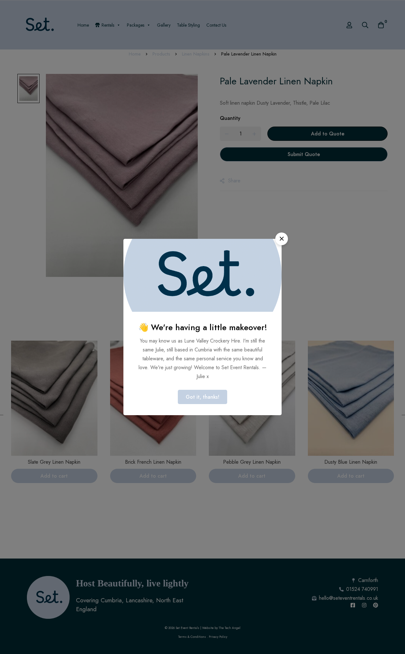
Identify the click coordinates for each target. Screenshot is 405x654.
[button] (281, 238)
